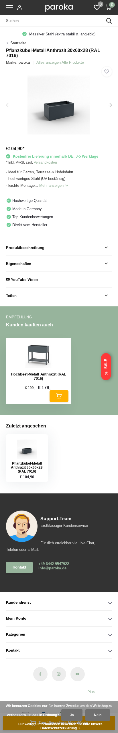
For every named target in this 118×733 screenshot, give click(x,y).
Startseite (18, 43)
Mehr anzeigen (52, 185)
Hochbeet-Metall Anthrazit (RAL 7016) (38, 376)
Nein (97, 715)
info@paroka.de (52, 568)
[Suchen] (109, 21)
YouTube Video (24, 280)
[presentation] (8, 105)
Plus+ (92, 692)
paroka (24, 62)
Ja (72, 715)
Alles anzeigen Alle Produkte (60, 62)
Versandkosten (45, 162)
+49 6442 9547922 (53, 564)
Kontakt (19, 567)
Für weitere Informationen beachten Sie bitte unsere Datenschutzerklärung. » (60, 726)
